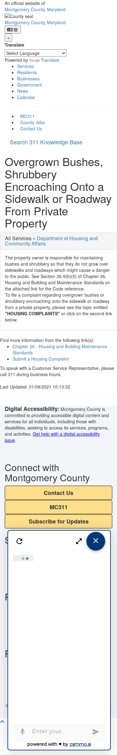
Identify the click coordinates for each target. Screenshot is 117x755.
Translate (14, 45)
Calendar (26, 97)
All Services (18, 238)
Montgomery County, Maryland (35, 9)
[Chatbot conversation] (59, 638)
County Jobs (32, 122)
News (22, 91)
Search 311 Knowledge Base (46, 142)
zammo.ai (80, 744)
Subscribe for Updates (59, 521)
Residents (27, 72)
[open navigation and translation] (13, 29)
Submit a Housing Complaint (40, 359)
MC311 (27, 116)
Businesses (28, 78)
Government (29, 85)
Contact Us (31, 128)
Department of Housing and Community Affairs (51, 241)
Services (25, 66)
